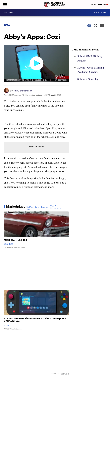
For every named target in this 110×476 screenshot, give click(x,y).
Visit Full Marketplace (55, 207)
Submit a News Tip (88, 79)
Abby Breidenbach (23, 90)
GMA (7, 25)
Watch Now (98, 4)
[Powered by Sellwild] (64, 374)
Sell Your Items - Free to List (37, 208)
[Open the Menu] (4, 4)
